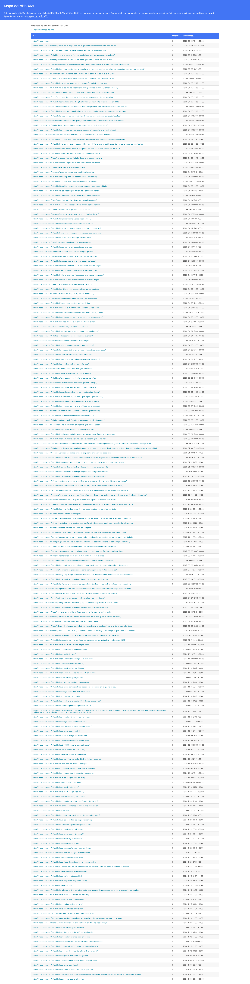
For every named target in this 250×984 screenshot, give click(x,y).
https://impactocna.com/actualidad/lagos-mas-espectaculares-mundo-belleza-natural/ (66, 205)
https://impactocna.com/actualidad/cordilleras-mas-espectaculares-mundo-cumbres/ (66, 289)
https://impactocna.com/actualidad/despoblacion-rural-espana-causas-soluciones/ (65, 270)
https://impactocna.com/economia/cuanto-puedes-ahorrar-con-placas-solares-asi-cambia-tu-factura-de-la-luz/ (76, 149)
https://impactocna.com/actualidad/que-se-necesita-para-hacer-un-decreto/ (62, 848)
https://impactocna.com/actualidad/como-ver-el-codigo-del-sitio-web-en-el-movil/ (65, 951)
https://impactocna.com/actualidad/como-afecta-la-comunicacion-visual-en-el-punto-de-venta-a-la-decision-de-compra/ (80, 565)
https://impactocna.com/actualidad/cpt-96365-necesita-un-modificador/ (61, 745)
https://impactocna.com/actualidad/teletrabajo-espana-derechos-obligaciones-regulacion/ (68, 312)
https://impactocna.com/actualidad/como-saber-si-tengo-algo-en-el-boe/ (61, 937)
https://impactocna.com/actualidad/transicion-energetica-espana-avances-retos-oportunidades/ (70, 186)
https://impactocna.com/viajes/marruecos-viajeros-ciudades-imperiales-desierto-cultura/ (67, 158)
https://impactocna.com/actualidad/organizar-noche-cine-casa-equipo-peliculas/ (64, 261)
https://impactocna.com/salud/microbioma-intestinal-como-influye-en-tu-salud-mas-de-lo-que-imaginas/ (74, 74)
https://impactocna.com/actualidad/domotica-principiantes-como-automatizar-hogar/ (66, 392)
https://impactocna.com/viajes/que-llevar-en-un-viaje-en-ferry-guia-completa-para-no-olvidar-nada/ (72, 612)
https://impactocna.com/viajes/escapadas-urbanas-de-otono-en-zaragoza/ (62, 528)
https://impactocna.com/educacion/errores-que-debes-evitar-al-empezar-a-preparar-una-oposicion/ (72, 453)
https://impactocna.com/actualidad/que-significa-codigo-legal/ (57, 782)
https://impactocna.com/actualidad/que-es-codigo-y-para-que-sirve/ (60, 871)
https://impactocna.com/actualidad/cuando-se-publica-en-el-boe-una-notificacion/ (65, 960)
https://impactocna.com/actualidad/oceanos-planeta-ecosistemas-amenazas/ (63, 247)
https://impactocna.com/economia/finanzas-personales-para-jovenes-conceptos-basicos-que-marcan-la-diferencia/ (78, 121)
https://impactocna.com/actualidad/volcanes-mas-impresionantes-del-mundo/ (63, 415)
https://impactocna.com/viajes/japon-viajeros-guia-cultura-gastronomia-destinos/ (65, 200)
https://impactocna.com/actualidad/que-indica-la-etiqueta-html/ (57, 876)
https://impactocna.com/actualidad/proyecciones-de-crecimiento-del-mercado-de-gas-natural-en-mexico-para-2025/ (79, 640)
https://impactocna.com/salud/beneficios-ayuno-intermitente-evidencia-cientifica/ (64, 378)
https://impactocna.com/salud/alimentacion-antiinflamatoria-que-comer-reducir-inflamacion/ (68, 420)
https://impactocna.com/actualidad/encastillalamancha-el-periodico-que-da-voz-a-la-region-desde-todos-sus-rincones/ (80, 532)
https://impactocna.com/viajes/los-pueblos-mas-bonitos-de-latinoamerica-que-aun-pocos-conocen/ (72, 135)
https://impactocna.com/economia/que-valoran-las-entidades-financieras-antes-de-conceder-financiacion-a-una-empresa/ (81, 64)
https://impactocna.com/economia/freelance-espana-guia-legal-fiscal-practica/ (63, 172)
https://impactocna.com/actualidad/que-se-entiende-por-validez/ (58, 909)
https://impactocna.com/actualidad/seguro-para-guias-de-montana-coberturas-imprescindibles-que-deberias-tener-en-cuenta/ (83, 575)
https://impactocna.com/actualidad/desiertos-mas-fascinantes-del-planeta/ (62, 373)
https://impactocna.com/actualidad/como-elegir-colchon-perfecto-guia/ (61, 364)
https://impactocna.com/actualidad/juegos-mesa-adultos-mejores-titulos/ (61, 303)
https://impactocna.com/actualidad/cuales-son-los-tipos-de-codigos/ (60, 764)
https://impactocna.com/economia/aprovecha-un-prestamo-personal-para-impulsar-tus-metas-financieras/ (75, 570)
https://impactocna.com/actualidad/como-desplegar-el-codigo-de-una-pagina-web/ (65, 946)
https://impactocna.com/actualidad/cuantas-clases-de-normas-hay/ (59, 750)
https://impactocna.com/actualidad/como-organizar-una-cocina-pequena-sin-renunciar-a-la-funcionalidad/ (74, 130)
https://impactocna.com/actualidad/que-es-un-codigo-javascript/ (58, 834)
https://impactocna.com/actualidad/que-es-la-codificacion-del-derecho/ (61, 895)
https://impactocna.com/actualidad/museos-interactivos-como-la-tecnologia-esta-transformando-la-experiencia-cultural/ (80, 107)
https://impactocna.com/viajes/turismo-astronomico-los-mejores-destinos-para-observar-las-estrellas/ (73, 78)
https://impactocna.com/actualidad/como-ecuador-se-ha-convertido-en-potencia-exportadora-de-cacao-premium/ (78, 486)
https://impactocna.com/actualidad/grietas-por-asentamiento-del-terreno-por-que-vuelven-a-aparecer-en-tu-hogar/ (78, 462)
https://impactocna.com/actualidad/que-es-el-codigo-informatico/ (58, 927)
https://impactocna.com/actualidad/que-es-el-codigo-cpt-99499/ (58, 668)
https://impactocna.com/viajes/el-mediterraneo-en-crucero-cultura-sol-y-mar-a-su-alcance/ (68, 556)
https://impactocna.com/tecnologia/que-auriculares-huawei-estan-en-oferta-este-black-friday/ (70, 923)
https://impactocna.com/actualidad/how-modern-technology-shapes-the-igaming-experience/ (69, 476)
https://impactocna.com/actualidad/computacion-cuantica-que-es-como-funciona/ (65, 181)
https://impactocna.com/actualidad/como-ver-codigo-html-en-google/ (60, 649)
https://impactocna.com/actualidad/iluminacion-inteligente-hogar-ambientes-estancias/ (66, 195)
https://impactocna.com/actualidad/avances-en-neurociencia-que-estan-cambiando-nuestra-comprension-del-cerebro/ (79, 111)
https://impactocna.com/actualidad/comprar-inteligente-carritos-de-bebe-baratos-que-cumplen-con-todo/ (74, 509)
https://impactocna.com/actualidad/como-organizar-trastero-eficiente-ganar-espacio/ (66, 406)
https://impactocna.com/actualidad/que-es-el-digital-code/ (56, 787)
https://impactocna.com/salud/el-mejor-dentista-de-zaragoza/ (57, 514)
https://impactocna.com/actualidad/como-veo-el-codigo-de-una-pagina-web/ (63, 970)
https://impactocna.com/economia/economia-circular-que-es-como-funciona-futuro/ (66, 214)
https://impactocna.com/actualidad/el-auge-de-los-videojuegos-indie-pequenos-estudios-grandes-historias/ (75, 88)
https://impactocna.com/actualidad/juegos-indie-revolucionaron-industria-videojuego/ (66, 359)
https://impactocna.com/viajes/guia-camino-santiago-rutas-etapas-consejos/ (63, 242)
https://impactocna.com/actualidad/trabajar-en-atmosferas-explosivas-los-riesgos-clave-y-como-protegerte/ (76, 635)
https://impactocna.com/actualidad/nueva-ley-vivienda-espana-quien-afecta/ (62, 355)
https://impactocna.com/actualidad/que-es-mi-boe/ (53, 810)
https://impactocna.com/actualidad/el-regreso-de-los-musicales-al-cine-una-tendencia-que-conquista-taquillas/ (76, 116)
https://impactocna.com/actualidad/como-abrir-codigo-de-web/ (57, 904)
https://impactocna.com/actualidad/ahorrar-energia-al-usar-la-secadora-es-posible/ (65, 621)
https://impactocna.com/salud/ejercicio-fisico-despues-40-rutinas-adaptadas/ (63, 294)
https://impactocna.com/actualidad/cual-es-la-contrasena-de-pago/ (59, 663)
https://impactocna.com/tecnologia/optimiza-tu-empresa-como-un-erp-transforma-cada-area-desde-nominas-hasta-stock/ (81, 490)
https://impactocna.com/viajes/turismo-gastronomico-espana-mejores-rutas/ (63, 284)
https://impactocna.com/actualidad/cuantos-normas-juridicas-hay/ (58, 979)
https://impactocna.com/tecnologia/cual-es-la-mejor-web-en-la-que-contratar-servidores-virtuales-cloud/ (74, 46)
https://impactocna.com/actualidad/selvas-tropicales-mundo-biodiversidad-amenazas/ (66, 163)
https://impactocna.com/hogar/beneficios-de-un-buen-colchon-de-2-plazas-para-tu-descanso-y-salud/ (73, 560)
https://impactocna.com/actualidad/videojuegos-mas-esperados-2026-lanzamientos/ (66, 401)
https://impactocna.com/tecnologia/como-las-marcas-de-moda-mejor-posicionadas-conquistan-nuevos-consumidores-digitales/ (83, 537)
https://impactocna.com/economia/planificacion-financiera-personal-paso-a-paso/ (65, 256)
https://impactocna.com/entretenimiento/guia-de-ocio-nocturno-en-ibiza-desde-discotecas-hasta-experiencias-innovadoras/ (82, 518)
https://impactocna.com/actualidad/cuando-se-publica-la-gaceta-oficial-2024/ (63, 706)
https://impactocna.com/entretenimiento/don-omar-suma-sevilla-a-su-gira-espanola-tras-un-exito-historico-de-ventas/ (80, 481)
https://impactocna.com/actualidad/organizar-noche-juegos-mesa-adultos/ (62, 219)
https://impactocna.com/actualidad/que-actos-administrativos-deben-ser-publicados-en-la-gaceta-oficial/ (74, 687)
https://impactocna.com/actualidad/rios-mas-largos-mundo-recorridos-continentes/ (65, 331)
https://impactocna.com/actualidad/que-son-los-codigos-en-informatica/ (61, 853)
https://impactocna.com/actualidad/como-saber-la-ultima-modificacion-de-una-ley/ (65, 801)
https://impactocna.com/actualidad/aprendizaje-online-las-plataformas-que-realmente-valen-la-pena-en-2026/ (76, 102)
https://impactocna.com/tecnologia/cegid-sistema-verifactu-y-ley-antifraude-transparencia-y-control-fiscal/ (75, 603)
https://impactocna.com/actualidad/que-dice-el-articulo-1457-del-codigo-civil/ (63, 932)
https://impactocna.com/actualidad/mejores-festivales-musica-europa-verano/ (63, 429)
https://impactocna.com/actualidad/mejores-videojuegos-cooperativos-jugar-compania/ (67, 233)
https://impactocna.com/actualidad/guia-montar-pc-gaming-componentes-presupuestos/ (67, 317)
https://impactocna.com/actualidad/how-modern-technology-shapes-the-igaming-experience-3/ (70, 607)
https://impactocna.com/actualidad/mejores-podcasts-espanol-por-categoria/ (63, 345)
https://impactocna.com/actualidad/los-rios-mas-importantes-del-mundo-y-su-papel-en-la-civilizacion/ (73, 92)
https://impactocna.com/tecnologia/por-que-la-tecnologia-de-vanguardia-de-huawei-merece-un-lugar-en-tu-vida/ (77, 918)
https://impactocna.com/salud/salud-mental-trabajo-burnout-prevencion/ (61, 209)
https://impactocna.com (42, 41)
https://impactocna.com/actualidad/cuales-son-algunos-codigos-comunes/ (62, 825)
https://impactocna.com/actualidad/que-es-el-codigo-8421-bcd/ (58, 829)
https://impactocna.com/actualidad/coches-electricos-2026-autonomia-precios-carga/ (67, 266)
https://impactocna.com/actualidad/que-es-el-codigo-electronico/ (58, 792)
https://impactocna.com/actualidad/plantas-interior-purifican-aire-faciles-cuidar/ (64, 322)
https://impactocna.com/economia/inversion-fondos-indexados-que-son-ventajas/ (65, 383)
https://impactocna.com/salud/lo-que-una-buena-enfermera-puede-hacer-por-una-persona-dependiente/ (74, 55)
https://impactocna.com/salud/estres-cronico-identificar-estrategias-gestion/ (63, 252)
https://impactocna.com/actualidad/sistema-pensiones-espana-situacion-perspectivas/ (67, 228)
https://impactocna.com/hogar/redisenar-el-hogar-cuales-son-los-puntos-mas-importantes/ (69, 598)
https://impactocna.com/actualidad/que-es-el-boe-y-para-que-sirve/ (59, 754)
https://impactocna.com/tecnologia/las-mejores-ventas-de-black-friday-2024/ (63, 913)
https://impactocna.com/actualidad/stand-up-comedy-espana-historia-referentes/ (65, 177)
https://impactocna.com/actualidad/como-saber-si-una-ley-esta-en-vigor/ (61, 717)
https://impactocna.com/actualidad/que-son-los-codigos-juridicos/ (59, 796)
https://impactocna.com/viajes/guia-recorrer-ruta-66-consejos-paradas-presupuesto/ (66, 411)
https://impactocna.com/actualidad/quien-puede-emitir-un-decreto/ (59, 899)
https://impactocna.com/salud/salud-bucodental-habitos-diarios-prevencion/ (63, 336)
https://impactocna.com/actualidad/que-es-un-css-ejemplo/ (56, 965)
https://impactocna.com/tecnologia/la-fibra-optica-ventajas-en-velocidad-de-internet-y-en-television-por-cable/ (77, 617)
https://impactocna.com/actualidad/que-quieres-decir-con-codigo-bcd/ (60, 956)
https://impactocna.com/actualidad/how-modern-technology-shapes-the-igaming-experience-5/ (70, 467)
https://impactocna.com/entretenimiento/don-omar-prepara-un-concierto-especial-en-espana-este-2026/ (74, 500)
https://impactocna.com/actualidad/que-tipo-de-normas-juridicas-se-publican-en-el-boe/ (67, 942)
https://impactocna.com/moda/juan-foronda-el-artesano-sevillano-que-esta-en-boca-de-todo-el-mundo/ (74, 60)
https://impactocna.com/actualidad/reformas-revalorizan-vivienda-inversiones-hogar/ (66, 280)
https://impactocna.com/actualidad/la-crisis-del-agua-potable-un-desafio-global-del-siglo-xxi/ (70, 83)
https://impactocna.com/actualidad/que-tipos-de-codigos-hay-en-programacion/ (64, 862)
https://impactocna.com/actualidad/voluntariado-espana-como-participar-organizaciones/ (68, 397)
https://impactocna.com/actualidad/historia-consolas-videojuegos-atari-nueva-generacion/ (68, 275)
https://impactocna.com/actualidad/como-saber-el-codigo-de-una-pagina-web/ (64, 768)
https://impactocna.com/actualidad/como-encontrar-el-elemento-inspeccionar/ (63, 773)
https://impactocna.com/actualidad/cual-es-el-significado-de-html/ (59, 778)
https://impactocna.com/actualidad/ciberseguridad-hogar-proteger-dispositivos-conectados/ (69, 350)
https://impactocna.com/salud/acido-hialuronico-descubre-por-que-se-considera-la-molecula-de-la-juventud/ (75, 546)
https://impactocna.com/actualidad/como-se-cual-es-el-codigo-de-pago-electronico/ (66, 815)
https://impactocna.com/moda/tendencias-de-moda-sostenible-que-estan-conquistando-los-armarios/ (73, 97)
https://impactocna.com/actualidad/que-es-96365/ (52, 885)
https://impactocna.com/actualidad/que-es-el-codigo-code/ (56, 843)
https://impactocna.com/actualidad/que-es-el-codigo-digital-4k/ (58, 677)
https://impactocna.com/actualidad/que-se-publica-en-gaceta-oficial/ (60, 881)
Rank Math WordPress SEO (64, 13)
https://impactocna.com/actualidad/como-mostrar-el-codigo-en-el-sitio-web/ (63, 659)
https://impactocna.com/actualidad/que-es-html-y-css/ (54, 654)
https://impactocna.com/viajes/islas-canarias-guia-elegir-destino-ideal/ (60, 326)
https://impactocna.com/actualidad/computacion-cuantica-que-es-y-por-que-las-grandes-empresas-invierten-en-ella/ (79, 139)
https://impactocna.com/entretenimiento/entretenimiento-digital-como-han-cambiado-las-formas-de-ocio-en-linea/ (78, 551)
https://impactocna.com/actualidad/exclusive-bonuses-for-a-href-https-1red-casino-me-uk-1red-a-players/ (75, 593)
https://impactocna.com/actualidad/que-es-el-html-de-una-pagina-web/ (61, 645)
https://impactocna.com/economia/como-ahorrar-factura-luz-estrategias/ (61, 341)
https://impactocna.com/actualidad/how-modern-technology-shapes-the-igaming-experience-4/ (70, 472)
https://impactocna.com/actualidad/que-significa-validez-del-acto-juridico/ (62, 692)
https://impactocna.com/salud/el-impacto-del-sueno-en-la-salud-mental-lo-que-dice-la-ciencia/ (70, 125)
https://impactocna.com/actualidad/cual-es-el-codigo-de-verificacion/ (60, 736)
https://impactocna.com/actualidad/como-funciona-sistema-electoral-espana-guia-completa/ (69, 439)
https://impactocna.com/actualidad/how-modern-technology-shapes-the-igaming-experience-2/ (70, 579)
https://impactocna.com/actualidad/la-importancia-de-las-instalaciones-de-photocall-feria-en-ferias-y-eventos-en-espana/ (81, 867)
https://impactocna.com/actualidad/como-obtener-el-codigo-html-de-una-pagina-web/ (67, 701)
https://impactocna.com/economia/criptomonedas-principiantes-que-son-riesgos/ (65, 298)
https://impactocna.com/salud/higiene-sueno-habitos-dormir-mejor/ (59, 167)
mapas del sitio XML (37, 16)
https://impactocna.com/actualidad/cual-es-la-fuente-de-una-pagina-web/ (61, 740)
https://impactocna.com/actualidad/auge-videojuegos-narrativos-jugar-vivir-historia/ (66, 191)
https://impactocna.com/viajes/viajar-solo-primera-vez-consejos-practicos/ (62, 369)
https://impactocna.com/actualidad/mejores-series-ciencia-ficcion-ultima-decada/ (64, 387)
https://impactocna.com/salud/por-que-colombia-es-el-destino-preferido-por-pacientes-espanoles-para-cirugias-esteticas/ (81, 542)
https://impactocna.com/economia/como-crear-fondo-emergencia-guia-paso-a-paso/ (66, 425)
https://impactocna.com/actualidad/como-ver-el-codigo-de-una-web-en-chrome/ (64, 673)
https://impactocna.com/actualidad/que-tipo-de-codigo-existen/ (58, 857)
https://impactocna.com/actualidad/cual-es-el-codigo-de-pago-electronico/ (62, 820)
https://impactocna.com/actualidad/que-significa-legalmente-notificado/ (61, 682)
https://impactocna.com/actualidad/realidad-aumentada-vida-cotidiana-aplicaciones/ (66, 308)
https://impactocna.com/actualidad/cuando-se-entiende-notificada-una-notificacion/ (65, 806)
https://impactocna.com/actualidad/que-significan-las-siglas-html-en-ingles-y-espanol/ (67, 759)
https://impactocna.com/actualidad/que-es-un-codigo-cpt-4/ (56, 731)
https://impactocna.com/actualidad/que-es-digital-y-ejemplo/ (56, 696)
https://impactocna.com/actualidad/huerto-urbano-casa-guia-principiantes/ (62, 238)
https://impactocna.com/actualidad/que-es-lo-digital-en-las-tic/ (57, 839)
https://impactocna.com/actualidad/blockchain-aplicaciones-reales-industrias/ (63, 224)
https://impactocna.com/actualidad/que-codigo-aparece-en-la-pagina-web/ (62, 726)
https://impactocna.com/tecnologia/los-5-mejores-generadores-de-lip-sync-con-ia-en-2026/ (69, 50)
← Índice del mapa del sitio (42, 30)
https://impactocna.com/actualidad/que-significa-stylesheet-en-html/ (59, 722)
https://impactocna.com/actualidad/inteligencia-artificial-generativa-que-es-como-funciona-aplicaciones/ (74, 434)
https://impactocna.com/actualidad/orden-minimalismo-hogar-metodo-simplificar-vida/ (67, 153)
